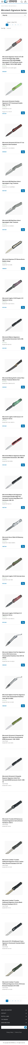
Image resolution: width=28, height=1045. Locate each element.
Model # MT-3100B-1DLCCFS (8, 383)
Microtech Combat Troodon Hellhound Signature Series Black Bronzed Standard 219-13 (12, 902)
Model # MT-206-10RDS (7, 461)
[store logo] (10, 1)
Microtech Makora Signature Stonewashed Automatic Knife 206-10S (13, 339)
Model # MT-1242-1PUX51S (8, 303)
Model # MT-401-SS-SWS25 (8, 661)
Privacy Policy (9, 1032)
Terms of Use (18, 1032)
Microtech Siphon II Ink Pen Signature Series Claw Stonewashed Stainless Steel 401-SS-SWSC (13, 696)
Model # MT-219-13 (6, 907)
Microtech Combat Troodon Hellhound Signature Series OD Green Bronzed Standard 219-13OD (13, 984)
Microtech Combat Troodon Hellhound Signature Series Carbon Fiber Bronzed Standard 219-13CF (12, 861)
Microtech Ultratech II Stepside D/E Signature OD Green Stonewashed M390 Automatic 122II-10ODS (12, 737)
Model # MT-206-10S (6, 344)
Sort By (3, 28)
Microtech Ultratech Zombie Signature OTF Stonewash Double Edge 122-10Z (12, 103)
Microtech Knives (12, 6)
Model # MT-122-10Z (6, 108)
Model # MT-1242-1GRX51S (8, 422)
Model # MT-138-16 (6, 826)
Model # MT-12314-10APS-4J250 (9, 68)
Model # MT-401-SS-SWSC (8, 702)
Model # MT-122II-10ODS (7, 743)
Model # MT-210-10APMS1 (8, 226)
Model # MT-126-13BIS (7, 264)
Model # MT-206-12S (6, 504)
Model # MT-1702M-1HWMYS (8, 542)
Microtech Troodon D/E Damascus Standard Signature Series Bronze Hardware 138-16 (12, 820)
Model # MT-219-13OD (7, 989)
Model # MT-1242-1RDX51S (8, 618)
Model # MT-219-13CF (7, 867)
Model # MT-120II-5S (6, 785)
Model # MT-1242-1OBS (7, 579)
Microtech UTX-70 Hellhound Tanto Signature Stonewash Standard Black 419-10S (13, 943)
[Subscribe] (25, 1027)
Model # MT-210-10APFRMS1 (8, 187)
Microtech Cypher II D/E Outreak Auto (13, 576)
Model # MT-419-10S (6, 948)
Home (2, 6)
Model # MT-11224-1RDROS (8, 148)
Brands (6, 6)
